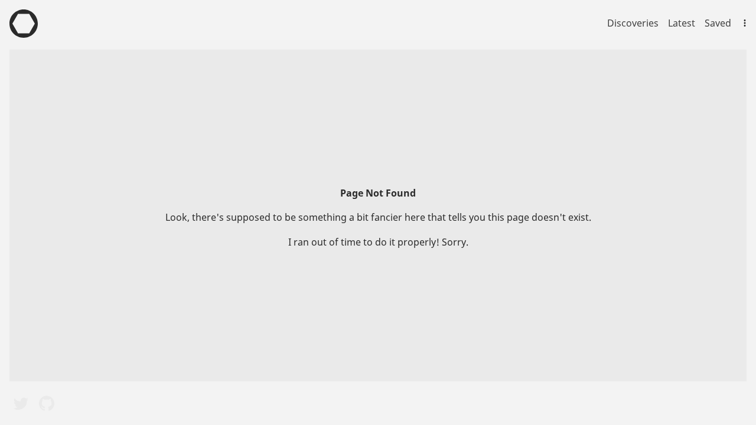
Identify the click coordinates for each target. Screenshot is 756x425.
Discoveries (633, 23)
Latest (681, 23)
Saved (718, 23)
